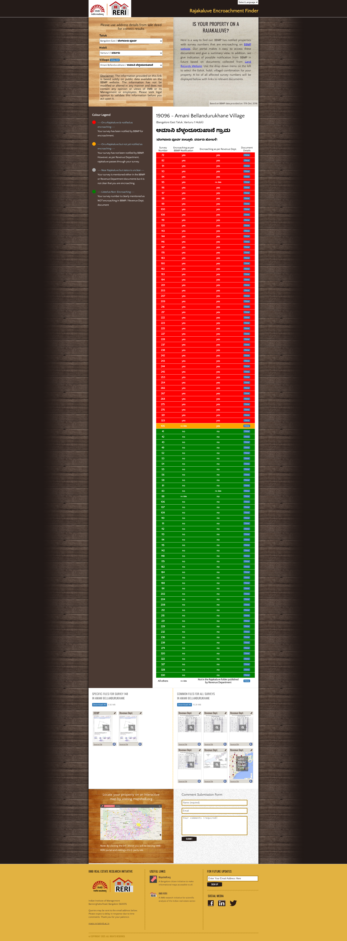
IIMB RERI (163, 893)
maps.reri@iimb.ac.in (99, 923)
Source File (98, 744)
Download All (99, 705)
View (246, 155)
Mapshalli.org (165, 877)
